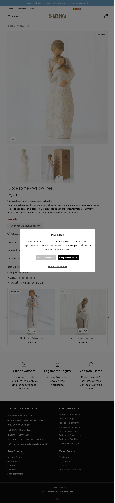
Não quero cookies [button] (46, 257)
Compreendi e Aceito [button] (68, 257)
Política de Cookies (57, 266)
